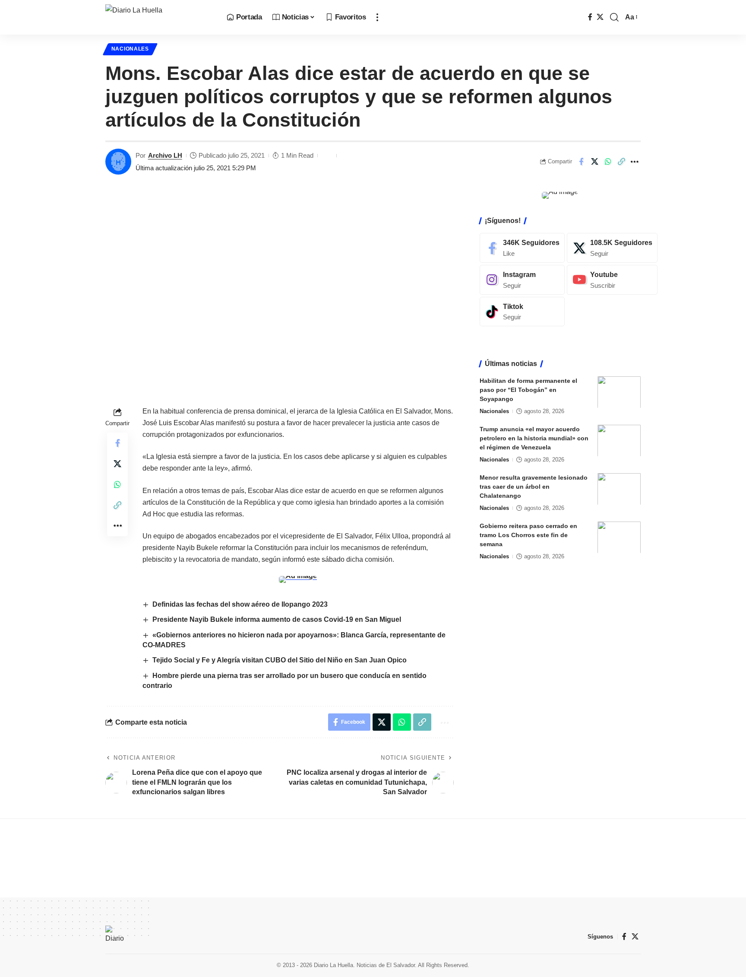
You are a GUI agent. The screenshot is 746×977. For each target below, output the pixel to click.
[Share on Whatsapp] (608, 162)
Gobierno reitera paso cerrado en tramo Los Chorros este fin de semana (528, 534)
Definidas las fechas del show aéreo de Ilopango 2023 (240, 604)
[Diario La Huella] (159, 17)
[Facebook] (590, 17)
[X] (600, 17)
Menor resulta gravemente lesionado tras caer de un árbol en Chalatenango (534, 486)
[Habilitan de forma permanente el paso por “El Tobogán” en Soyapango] (619, 392)
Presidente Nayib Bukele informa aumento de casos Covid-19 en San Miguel (276, 619)
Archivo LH (165, 155)
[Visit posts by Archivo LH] (118, 162)
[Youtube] (612, 279)
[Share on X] (594, 162)
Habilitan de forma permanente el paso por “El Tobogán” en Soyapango (528, 389)
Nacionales (130, 48)
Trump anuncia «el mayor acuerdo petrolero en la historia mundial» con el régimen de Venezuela (534, 437)
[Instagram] (522, 279)
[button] (377, 17)
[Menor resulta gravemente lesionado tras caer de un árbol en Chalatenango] (619, 489)
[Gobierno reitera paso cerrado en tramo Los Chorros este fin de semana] (619, 537)
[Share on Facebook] (581, 162)
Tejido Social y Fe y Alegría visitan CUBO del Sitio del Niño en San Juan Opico (279, 660)
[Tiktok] (522, 311)
